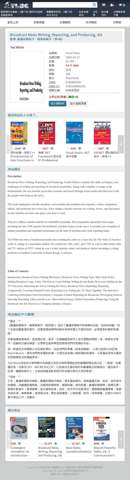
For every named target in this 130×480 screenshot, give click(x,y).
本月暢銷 (91, 22)
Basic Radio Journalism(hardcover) (80, 449)
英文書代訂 (105, 13)
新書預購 (39, 22)
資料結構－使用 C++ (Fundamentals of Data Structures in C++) (22, 158)
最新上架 (12, 22)
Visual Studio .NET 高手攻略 (78, 154)
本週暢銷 (65, 22)
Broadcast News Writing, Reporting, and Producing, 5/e (50, 451)
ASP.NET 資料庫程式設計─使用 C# (106, 154)
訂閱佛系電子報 (119, 13)
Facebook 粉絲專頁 (38, 467)
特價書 (117, 22)
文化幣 (95, 13)
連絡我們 (71, 467)
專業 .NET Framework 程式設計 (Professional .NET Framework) (49, 158)
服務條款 (98, 467)
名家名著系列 (83, 13)
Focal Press (73, 53)
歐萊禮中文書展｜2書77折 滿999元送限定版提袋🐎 (21, 13)
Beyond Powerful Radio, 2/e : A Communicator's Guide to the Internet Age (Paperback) (105, 457)
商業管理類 (72, 90)
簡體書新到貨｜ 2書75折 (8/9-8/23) (59, 13)
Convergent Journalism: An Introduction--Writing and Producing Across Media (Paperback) (22, 457)
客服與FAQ (58, 467)
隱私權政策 (84, 467)
